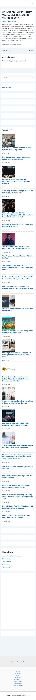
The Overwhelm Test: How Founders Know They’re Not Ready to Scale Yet (16, 247)
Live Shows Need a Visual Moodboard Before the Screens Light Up (16, 158)
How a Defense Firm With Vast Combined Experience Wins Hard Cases (17, 507)
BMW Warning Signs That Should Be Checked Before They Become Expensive (17, 287)
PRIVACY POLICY (18, 686)
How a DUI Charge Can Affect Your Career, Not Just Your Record (18, 225)
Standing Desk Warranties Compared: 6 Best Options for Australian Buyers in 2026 (16, 355)
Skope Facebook (6, 559)
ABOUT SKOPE (18, 684)
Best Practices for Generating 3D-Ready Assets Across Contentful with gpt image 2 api (17, 497)
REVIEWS (18, 677)
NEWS (18, 675)
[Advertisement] (18, 600)
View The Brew (6, 567)
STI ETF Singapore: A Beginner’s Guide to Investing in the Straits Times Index (17, 446)
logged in (12, 61)
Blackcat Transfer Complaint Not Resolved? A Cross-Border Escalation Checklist (16, 181)
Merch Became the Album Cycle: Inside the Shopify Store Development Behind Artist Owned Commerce (17, 457)
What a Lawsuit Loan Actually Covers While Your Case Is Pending (16, 516)
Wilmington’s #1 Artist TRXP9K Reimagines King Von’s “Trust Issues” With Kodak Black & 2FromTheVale (17, 215)
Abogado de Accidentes (18, 662)
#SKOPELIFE (18, 679)
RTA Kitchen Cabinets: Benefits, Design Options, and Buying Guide (16, 149)
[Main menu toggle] (32, 3)
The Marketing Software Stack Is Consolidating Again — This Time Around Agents (17, 267)
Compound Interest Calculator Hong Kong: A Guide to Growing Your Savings (17, 402)
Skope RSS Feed (6, 561)
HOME (18, 671)
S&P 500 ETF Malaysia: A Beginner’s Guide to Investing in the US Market (15, 424)
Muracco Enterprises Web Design (11, 556)
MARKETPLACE (18, 681)
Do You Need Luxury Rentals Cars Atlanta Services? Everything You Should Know (17, 278)
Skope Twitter (6, 564)
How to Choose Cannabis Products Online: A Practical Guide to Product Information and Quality (15, 379)
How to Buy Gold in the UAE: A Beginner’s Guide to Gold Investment (17, 332)
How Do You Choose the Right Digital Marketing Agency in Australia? (16, 486)
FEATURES (18, 673)
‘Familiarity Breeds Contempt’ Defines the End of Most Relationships (17, 192)
